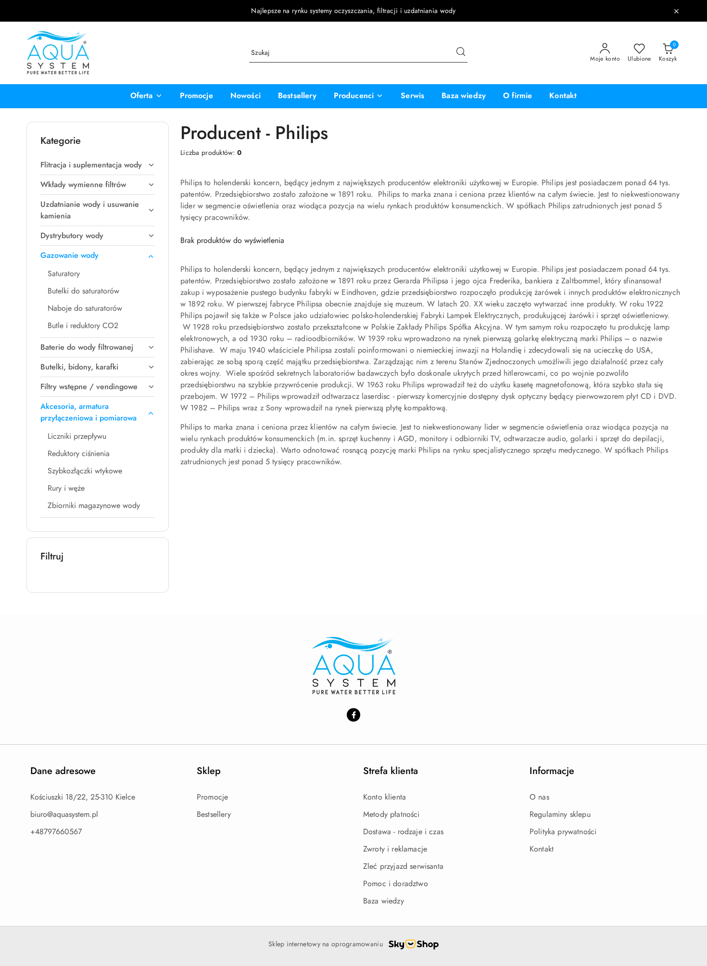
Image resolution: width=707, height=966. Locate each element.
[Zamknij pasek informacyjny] (676, 11)
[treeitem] (97, 165)
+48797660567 (56, 831)
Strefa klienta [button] (390, 771)
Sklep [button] (209, 771)
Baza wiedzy (383, 900)
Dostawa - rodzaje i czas (403, 831)
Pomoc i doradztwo (395, 883)
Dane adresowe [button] (63, 771)
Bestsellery (214, 814)
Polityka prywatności (563, 831)
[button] (146, 96)
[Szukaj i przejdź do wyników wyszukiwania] (460, 53)
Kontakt (542, 848)
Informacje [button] (552, 771)
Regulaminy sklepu (560, 814)
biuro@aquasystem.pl (64, 814)
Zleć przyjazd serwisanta (403, 866)
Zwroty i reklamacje (395, 848)
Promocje (212, 796)
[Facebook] (353, 715)
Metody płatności (391, 814)
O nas (539, 796)
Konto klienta (384, 796)
